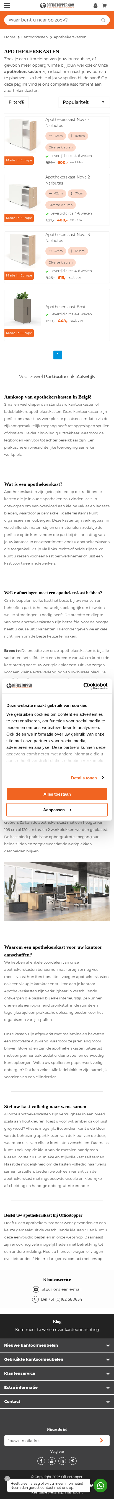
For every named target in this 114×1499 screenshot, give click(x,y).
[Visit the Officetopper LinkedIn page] (62, 1461)
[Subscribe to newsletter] (101, 1440)
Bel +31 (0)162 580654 (61, 1299)
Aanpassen (54, 809)
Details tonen (84, 777)
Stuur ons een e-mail (62, 1289)
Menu (7, 5)
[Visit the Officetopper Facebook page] (41, 1461)
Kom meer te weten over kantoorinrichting (57, 1329)
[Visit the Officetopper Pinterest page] (73, 1461)
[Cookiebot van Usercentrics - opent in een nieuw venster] (83, 686)
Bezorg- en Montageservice (58, 376)
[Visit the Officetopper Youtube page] (52, 1461)
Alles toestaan (57, 794)
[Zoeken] (103, 20)
